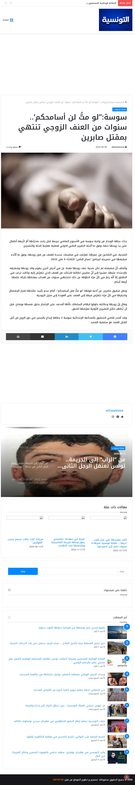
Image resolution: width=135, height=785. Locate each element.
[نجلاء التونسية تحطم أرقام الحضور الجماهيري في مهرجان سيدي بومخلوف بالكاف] (117, 725)
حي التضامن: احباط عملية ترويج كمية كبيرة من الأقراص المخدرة (69, 690)
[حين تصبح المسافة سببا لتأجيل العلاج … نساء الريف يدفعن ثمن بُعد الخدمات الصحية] (117, 648)
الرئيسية (120, 102)
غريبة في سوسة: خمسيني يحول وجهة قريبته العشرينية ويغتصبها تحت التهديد (68, 542)
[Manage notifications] (127, 777)
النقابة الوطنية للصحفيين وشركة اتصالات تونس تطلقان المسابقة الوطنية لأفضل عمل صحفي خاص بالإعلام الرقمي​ (56, 661)
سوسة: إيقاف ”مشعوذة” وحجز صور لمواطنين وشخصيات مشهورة (94, 462)
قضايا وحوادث (107, 102)
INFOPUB (58, 779)
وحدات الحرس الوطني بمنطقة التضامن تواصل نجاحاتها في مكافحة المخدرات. (62, 674)
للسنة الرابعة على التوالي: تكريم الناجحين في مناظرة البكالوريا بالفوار (66, 736)
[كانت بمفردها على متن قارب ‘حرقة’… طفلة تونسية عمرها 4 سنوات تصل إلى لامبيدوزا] (108, 526)
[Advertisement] (66, 65)
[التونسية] (115, 20)
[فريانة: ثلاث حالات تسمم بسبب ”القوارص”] (24, 526)
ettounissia (118, 147)
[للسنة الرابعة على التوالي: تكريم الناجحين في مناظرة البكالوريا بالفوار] (117, 741)
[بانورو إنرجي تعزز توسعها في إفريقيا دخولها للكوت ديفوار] (117, 632)
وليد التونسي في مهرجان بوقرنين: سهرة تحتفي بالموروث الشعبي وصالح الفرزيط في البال (58, 754)
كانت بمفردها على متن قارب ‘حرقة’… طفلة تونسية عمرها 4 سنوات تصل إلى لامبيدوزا (109, 543)
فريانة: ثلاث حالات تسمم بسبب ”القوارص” (25, 541)
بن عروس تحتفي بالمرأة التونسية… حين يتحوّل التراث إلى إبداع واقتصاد (65, 705)
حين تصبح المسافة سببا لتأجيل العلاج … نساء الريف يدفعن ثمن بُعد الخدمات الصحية (57, 643)
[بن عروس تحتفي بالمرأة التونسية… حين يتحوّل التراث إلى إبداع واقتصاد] (117, 710)
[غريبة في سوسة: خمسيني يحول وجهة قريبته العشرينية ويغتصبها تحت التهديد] (66, 526)
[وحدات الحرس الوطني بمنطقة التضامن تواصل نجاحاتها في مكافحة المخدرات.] (117, 679)
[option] (66, 462)
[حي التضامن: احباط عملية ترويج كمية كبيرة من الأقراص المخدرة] (117, 694)
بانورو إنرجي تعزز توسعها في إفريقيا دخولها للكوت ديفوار (72, 627)
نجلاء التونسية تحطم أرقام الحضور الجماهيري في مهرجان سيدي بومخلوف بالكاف (59, 721)
